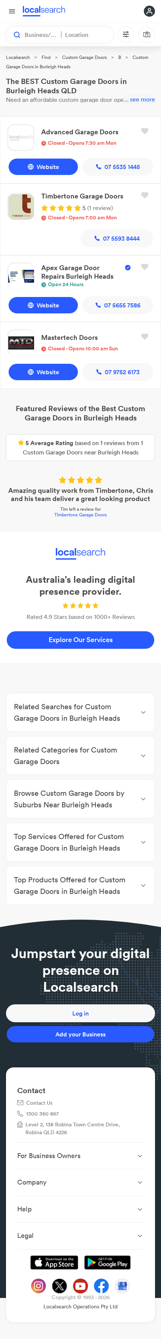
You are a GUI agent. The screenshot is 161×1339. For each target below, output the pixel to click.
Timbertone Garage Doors (80, 514)
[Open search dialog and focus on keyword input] (13, 34)
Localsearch (18, 57)
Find (46, 57)
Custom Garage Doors (84, 57)
